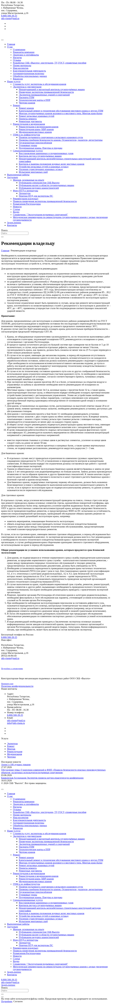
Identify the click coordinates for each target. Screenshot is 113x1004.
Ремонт (10, 746)
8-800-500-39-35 (9, 15)
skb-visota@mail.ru (10, 18)
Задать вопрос (8, 985)
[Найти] (2, 236)
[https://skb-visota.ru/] (56, 34)
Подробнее (6, 1001)
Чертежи (11, 757)
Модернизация (14, 754)
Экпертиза (12, 743)
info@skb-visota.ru (16, 723)
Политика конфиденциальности (17, 686)
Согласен (18, 1001)
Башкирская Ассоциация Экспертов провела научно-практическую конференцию (42, 778)
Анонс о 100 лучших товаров (16, 764)
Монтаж (11, 749)
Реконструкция (14, 751)
